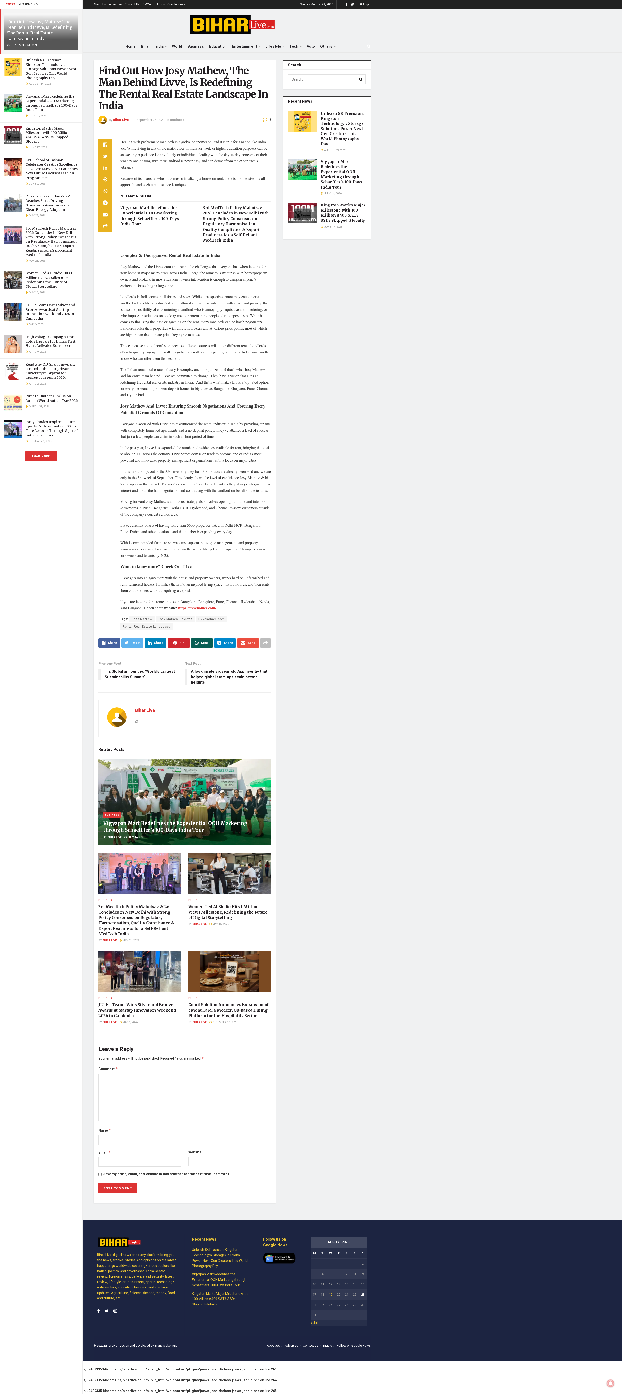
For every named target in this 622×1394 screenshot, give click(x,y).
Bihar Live (121, 119)
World (177, 46)
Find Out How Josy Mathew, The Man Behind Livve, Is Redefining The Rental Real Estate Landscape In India (39, 30)
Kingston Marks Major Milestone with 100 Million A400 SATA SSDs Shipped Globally (47, 135)
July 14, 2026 (136, 837)
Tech (293, 46)
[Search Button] (361, 79)
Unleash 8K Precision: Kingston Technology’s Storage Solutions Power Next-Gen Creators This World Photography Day (52, 69)
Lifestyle (273, 46)
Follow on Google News (169, 4)
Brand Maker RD (165, 1346)
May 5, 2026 (130, 1022)
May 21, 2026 (130, 940)
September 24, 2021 (150, 119)
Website (194, 1152)
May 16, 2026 (220, 924)
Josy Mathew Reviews (175, 619)
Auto (311, 46)
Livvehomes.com (211, 619)
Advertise (115, 4)
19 (330, 1294)
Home (130, 46)
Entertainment (244, 46)
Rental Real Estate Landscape (146, 626)
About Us (100, 4)
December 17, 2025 (224, 1022)
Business (195, 46)
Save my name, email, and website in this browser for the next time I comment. (166, 1174)
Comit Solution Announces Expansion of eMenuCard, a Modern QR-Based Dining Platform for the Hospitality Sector (228, 1010)
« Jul (314, 1323)
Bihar (145, 46)
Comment (108, 1069)
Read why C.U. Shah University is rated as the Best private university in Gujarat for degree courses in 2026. (51, 371)
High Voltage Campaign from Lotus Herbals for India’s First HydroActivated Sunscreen (50, 341)
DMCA (147, 4)
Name (104, 1130)
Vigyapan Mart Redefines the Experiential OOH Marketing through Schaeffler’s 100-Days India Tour (51, 103)
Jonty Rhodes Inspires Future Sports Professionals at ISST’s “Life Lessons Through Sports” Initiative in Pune (52, 428)
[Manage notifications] (610, 1383)
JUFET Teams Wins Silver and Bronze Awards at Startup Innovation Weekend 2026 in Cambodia (50, 312)
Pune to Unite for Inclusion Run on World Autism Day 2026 (52, 398)
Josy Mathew (142, 619)
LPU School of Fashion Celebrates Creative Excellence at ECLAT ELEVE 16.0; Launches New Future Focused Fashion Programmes (52, 169)
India (159, 46)
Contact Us (132, 4)
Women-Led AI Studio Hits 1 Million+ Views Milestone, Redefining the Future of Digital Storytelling (49, 280)
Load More (41, 456)
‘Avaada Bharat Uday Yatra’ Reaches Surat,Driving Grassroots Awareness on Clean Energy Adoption (48, 203)
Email (104, 1152)
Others (326, 46)
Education (218, 46)
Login (367, 4)
